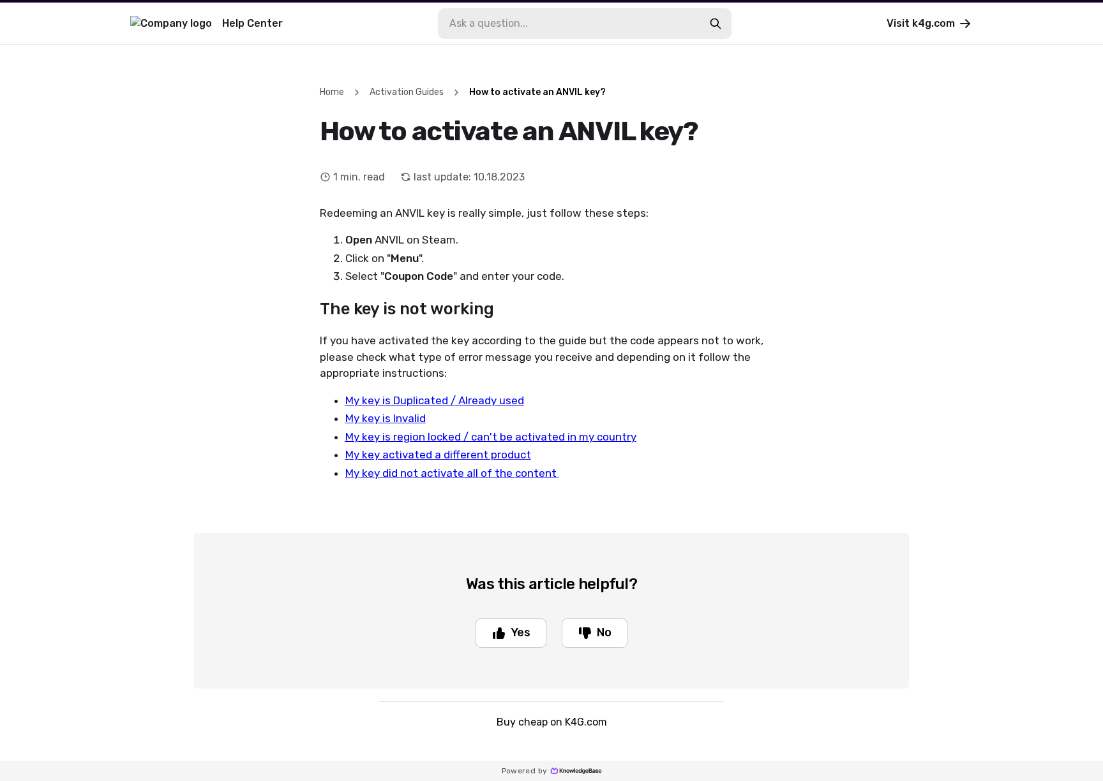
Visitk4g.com (921, 23)
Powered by (525, 770)
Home (332, 92)
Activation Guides (407, 92)
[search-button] (716, 23)
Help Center (252, 23)
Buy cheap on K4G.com (552, 722)
